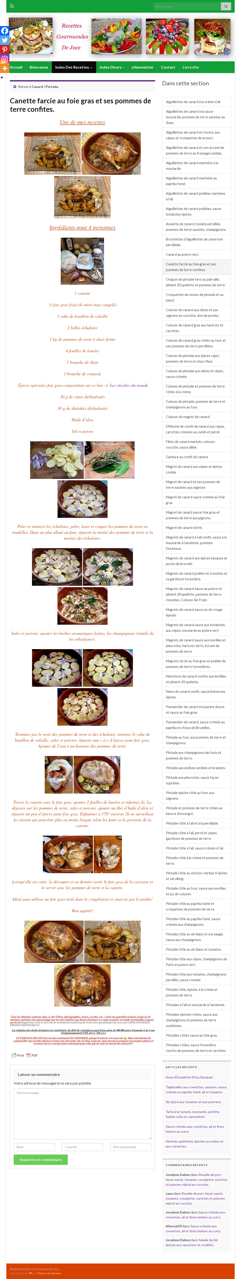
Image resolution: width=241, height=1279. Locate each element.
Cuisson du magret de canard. (188, 417)
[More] (4, 68)
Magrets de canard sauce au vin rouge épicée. (194, 612)
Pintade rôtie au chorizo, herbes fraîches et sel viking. (196, 876)
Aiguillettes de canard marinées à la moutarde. (192, 166)
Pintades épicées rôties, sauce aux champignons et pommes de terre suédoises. (191, 1020)
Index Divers (111, 67)
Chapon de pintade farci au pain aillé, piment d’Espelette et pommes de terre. (195, 282)
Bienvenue (39, 67)
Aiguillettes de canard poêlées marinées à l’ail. (195, 196)
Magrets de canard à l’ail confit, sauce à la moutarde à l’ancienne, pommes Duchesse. (196, 542)
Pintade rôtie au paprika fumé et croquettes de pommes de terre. (190, 906)
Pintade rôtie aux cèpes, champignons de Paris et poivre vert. (196, 962)
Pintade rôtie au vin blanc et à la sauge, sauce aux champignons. (194, 937)
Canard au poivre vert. (182, 254)
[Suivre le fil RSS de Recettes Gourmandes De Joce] (12, 5)
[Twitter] (4, 40)
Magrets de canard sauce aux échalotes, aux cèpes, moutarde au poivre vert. (195, 627)
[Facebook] (4, 30)
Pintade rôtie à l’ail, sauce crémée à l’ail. (195, 848)
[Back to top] (230, 1268)
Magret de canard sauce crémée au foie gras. (195, 500)
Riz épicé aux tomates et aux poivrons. (194, 1102)
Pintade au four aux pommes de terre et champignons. (196, 740)
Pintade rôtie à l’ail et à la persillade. (192, 823)
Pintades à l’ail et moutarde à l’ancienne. (195, 1005)
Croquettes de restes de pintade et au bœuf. (195, 297)
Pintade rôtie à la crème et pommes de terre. (194, 860)
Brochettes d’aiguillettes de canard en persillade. (194, 242)
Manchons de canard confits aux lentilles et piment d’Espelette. (196, 679)
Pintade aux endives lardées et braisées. (196, 768)
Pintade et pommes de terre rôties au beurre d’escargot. (194, 811)
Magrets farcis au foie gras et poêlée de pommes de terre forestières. (196, 664)
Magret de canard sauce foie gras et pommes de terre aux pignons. (193, 515)
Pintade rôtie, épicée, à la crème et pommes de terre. (191, 992)
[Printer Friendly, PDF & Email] (24, 1055)
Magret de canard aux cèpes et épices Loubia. (194, 469)
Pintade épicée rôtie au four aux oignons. (190, 795)
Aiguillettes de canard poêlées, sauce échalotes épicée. (193, 211)
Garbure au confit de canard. (187, 457)
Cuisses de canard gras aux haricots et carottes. (194, 328)
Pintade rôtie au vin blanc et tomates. (194, 949)
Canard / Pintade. (45, 87)
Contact (168, 67)
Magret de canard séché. (184, 528)
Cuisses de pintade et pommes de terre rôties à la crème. (195, 389)
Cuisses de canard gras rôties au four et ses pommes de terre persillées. (196, 343)
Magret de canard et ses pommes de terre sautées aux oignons (193, 484)
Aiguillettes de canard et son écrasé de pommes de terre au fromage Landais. (195, 150)
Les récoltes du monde (129, 385)
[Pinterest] (4, 49)
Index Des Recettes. (73, 67)
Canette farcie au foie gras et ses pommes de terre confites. (191, 267)
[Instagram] (4, 59)
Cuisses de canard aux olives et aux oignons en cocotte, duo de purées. (192, 313)
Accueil (16, 67)
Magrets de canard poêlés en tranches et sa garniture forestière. (196, 576)
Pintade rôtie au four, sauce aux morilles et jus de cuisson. (196, 891)
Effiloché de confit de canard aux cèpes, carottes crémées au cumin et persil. (195, 429)
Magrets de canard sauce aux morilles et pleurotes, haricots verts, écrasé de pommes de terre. (196, 645)
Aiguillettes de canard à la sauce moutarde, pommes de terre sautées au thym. (195, 117)
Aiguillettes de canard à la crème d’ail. (193, 102)
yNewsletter (143, 67)
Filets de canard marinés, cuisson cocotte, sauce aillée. (190, 444)
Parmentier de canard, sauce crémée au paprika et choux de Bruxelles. (195, 725)
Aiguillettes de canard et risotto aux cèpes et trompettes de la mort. (193, 135)
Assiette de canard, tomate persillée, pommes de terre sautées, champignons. (196, 227)
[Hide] (2, 77)
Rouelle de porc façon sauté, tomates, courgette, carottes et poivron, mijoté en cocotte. (197, 1179)
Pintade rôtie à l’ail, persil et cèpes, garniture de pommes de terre (191, 836)
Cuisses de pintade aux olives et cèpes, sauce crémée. (195, 374)
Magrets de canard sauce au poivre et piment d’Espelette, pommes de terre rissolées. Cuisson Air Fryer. (194, 594)
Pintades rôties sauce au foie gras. (192, 1035)
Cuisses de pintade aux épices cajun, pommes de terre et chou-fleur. (193, 358)
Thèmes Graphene (49, 1273)
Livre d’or (191, 67)
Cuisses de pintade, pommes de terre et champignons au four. (195, 404)
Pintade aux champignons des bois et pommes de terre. (193, 755)
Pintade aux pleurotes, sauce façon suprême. (192, 780)
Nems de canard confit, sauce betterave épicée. (195, 694)
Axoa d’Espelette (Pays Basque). (189, 1077)
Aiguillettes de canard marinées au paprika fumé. (191, 181)
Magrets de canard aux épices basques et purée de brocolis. (196, 561)
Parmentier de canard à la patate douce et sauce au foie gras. (195, 709)
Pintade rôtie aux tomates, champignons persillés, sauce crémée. (196, 977)
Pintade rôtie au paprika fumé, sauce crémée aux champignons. (193, 921)
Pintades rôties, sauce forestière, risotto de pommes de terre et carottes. (196, 1048)
